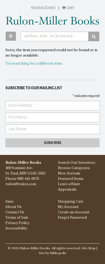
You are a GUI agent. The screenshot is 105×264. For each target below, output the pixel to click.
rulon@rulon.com (20, 184)
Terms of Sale (16, 218)
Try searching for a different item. (33, 64)
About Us (13, 207)
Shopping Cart (70, 202)
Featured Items (70, 179)
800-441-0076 (28, 179)
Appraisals (67, 190)
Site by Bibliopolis (52, 253)
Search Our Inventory (76, 163)
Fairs (9, 202)
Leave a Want (69, 184)
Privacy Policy (17, 223)
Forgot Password (72, 218)
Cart (70, 8)
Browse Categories (74, 168)
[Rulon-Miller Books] (52, 20)
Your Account (43, 8)
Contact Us (14, 212)
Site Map (89, 248)
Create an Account (73, 212)
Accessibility (16, 228)
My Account (68, 207)
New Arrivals (69, 174)
